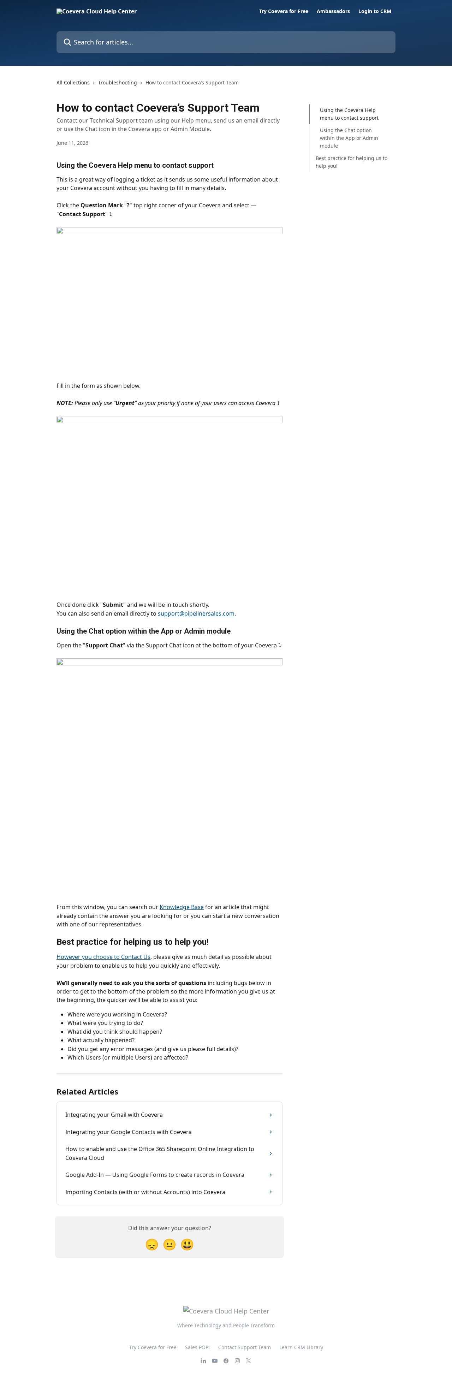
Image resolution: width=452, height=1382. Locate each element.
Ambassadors (333, 11)
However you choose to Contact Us (103, 957)
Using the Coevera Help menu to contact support (349, 114)
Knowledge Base (182, 907)
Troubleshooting (117, 82)
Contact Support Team (244, 1347)
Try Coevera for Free (283, 11)
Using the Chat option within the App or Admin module (349, 138)
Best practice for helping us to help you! (351, 162)
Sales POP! (197, 1347)
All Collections (73, 82)
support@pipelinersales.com (196, 613)
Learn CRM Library (301, 1347)
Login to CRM (374, 11)
